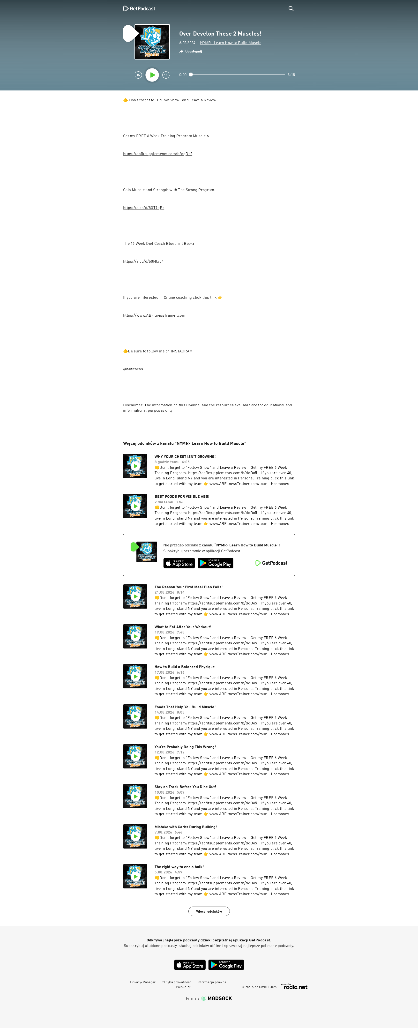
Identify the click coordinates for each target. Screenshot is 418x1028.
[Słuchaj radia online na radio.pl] (294, 986)
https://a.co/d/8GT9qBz (143, 208)
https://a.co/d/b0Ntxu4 (143, 262)
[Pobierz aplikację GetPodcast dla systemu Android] (215, 563)
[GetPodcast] (136, 8)
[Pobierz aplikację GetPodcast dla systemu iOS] (179, 563)
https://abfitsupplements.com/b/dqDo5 (157, 154)
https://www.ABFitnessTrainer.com (154, 316)
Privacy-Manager (143, 982)
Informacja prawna (211, 982)
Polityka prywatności (176, 982)
